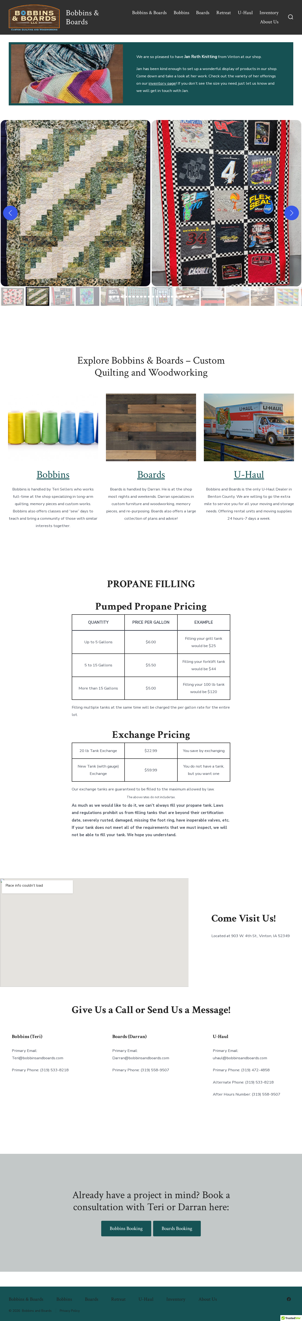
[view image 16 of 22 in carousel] (168, 297)
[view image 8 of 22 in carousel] (137, 297)
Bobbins (181, 12)
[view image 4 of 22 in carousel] (122, 297)
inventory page (162, 83)
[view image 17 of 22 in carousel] (172, 297)
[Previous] (10, 213)
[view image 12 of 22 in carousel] (152, 297)
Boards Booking (177, 1228)
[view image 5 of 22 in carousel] (125, 297)
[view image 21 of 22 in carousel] (187, 297)
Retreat (223, 12)
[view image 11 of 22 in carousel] (149, 297)
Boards (202, 12)
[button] (75, 203)
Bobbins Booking (126, 1228)
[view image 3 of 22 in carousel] (118, 297)
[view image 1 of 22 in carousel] (110, 297)
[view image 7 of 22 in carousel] (133, 297)
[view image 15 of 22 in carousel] (164, 297)
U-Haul (245, 12)
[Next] (291, 213)
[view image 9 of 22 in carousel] (141, 297)
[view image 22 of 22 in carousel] (191, 297)
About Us (269, 22)
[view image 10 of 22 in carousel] (145, 297)
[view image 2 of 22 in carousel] (114, 297)
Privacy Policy (70, 1311)
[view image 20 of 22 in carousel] (184, 297)
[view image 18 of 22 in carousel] (176, 297)
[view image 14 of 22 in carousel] (160, 297)
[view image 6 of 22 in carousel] (129, 297)
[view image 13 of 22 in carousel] (156, 297)
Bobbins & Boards (149, 12)
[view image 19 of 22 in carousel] (180, 297)
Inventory (269, 12)
